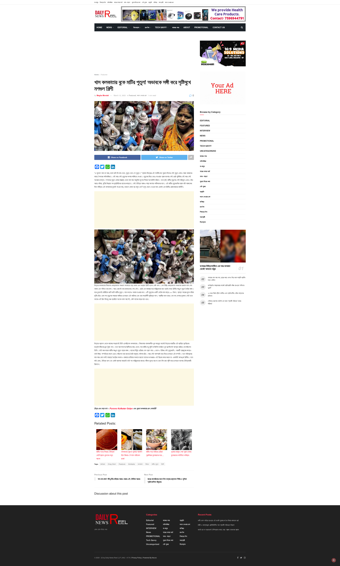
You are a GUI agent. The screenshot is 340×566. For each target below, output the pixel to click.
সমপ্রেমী (161, 2)
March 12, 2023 (120, 95)
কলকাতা (140, 464)
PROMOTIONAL (201, 27)
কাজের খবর (175, 27)
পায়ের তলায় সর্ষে (205, 171)
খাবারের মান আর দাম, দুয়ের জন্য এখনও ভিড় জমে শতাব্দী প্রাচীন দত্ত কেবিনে (226, 278)
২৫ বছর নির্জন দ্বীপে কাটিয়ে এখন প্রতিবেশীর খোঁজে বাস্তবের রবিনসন (226, 294)
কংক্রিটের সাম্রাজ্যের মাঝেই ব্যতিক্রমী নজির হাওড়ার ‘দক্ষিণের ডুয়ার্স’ (226, 286)
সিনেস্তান (136, 27)
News (109, 27)
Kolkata (131, 464)
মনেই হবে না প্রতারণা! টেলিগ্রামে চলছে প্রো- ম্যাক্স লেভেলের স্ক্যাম (218, 529)
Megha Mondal (103, 95)
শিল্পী (162, 464)
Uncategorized (208, 151)
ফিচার (147, 464)
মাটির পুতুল (155, 464)
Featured (104, 74)
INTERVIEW (205, 130)
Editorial (123, 27)
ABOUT (186, 27)
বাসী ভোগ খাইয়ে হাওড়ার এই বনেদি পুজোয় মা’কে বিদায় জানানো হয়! (218, 520)
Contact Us (219, 27)
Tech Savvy (161, 27)
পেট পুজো (144, 2)
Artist (103, 464)
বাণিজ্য (155, 2)
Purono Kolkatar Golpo (121, 408)
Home (99, 27)
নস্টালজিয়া (109, 2)
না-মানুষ (96, 2)
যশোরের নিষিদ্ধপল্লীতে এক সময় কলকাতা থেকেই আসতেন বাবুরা (215, 267)
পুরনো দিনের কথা (136, 2)
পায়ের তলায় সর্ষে (118, 2)
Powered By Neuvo (150, 557)
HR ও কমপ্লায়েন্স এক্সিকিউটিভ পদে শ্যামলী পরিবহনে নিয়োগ (216, 525)
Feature (122, 464)
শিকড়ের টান (103, 2)
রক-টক (147, 27)
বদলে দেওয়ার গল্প (169, 2)
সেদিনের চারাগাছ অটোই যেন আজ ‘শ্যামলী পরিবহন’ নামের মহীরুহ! (224, 302)
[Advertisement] (144, 54)
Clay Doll (112, 464)
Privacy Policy (136, 557)
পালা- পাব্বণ (127, 2)
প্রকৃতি (150, 2)
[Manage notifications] (334, 560)
